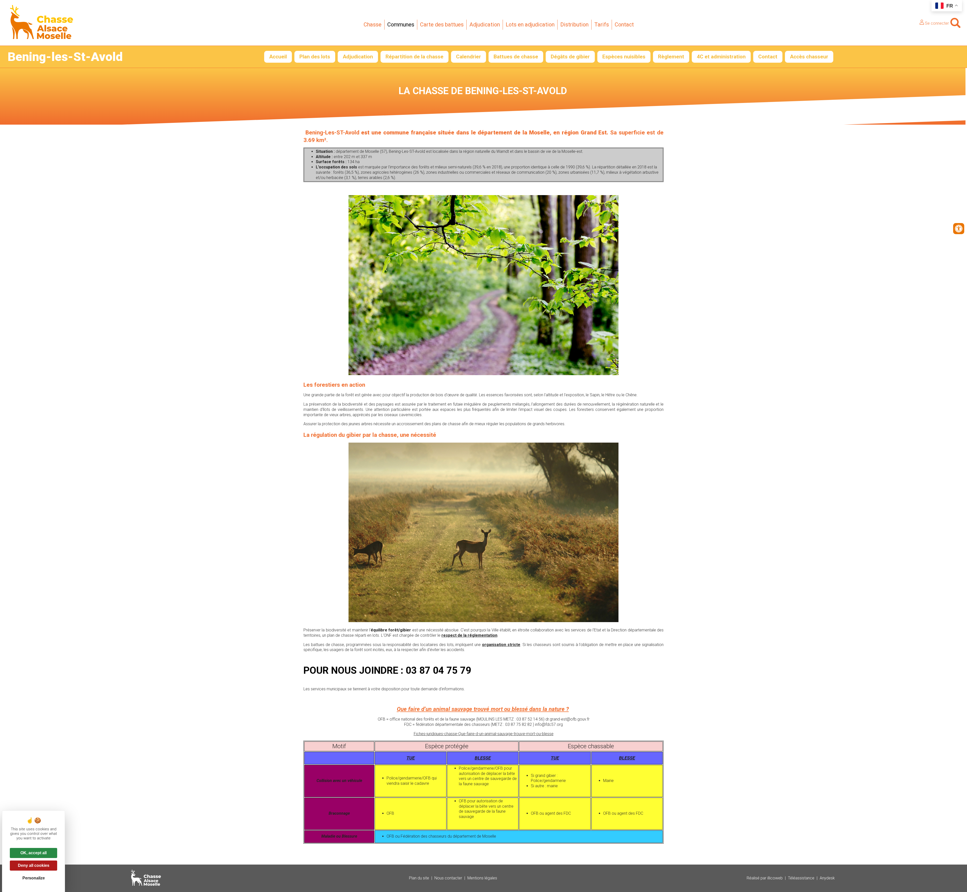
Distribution (574, 24)
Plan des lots (314, 57)
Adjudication (484, 24)
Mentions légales (482, 878)
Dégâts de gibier (570, 57)
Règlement (671, 57)
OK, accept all (33, 853)
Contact (624, 24)
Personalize (33, 878)
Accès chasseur (809, 57)
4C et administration (721, 57)
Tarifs (601, 24)
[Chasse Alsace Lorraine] (41, 37)
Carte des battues (442, 24)
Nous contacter (448, 878)
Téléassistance (801, 878)
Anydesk (827, 878)
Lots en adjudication (530, 24)
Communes (400, 24)
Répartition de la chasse (414, 57)
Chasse (373, 24)
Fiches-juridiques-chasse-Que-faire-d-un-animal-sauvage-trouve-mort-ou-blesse (484, 733)
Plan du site (419, 878)
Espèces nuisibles (623, 57)
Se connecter (936, 23)
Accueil (278, 57)
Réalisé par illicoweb (765, 878)
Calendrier (468, 57)
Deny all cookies (33, 865)
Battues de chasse (516, 57)
